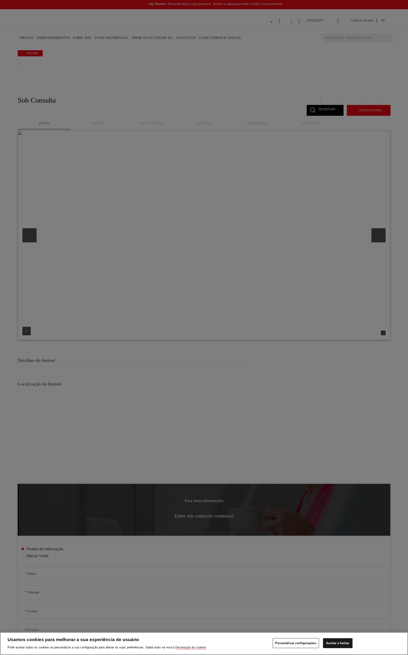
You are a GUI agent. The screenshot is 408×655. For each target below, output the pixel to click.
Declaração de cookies (190, 647)
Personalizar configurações (295, 643)
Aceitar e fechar (337, 643)
